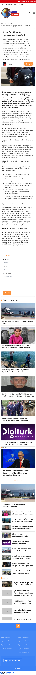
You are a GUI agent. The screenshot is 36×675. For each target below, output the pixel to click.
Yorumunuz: (7, 274)
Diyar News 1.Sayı (6, 637)
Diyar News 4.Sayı (6, 649)
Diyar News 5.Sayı (23, 652)
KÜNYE (16, 4)
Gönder (7, 293)
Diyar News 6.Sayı (23, 649)
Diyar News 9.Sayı (23, 637)
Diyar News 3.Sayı (6, 645)
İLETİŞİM (21, 4)
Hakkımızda (9, 4)
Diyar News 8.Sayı (23, 641)
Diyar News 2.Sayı (6, 641)
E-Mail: (5, 267)
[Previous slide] (3, 480)
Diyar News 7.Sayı (23, 645)
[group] (18, 463)
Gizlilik (2, 4)
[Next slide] (33, 480)
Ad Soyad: (6, 259)
